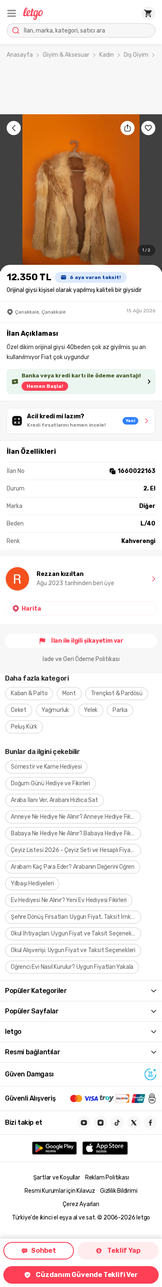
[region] (81, 192)
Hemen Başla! (45, 386)
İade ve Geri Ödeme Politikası (81, 659)
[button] (12, 13)
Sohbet (43, 1250)
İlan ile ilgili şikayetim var (87, 640)
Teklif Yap (123, 1250)
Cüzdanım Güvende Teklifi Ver (86, 1275)
